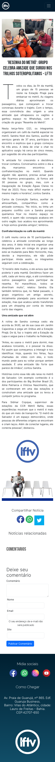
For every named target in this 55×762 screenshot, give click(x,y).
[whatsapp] (29, 519)
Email (10, 610)
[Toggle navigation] (48, 6)
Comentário (13, 580)
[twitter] (39, 520)
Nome (10, 599)
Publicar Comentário (20, 643)
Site (9, 629)
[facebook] (20, 519)
